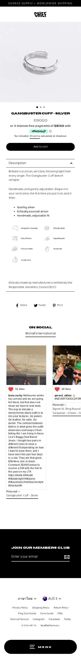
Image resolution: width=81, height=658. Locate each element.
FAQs (60, 613)
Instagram (39, 619)
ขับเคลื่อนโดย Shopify (50, 626)
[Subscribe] (66, 557)
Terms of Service (19, 619)
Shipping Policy (41, 608)
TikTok (67, 619)
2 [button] (41, 108)
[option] (40, 63)
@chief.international (40, 333)
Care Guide (46, 613)
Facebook (54, 619)
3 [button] (44, 108)
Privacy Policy (20, 608)
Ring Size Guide (27, 613)
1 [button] (37, 107)
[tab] (40, 163)
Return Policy (61, 608)
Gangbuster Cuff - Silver (22, 495)
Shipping (35, 136)
